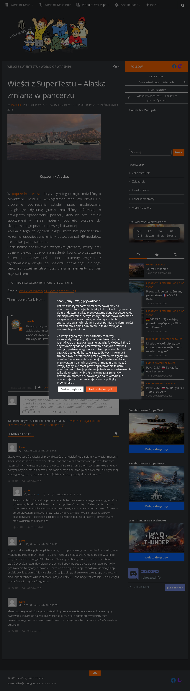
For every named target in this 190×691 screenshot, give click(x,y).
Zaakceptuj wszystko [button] (101, 389)
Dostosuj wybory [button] (70, 389)
